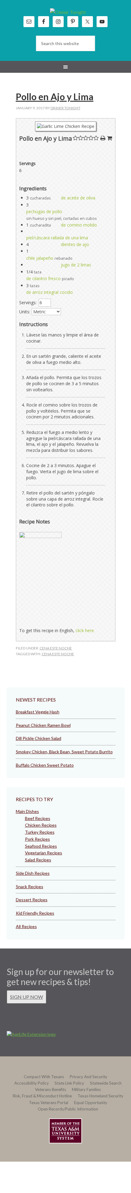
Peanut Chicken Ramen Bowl (43, 725)
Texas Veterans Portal (48, 1102)
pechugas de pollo (44, 211)
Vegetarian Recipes (43, 852)
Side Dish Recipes (33, 873)
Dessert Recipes (32, 899)
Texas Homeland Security (100, 1095)
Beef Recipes (37, 818)
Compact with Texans (44, 1076)
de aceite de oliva (78, 198)
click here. (85, 630)
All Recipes (26, 926)
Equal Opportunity (90, 1102)
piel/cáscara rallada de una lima (57, 238)
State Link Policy (69, 1083)
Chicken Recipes (41, 825)
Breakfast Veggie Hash (37, 711)
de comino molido (79, 225)
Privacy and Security (88, 1076)
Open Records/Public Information (68, 1109)
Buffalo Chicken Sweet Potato (45, 765)
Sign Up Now (26, 997)
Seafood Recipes (41, 846)
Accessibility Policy (31, 1083)
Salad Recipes (38, 859)
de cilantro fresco (43, 278)
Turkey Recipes (40, 832)
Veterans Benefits (50, 1089)
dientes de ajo (75, 244)
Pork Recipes (37, 839)
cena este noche (58, 654)
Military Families (86, 1089)
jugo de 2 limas (76, 265)
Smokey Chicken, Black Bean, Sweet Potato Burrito (64, 751)
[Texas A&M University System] (65, 1131)
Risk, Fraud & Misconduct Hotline (42, 1095)
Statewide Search (106, 1083)
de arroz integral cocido (49, 292)
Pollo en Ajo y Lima (55, 96)
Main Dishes (27, 811)
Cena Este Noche (56, 648)
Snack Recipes (29, 886)
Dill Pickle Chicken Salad (38, 738)
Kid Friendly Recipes (35, 913)
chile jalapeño (39, 258)
